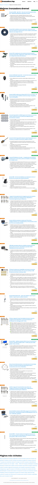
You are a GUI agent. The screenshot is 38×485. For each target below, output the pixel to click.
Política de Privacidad (21, 480)
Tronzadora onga (30, 474)
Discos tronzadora (22, 469)
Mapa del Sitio (26, 480)
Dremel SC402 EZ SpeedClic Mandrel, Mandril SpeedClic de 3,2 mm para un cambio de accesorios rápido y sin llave (22, 138)
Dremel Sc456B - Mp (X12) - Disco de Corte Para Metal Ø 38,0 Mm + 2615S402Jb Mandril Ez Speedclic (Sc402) (22, 13)
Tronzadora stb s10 (19, 462)
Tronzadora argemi (7, 467)
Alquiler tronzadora (7, 470)
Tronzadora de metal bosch (10, 474)
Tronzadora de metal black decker (7, 462)
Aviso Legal (11, 480)
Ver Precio (34, 23)
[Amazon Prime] (35, 22)
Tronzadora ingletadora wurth (14, 458)
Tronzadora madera (28, 462)
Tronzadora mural (7, 460)
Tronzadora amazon (31, 460)
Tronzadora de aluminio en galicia (19, 460)
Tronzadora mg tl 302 (22, 465)
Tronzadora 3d (26, 463)
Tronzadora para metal (21, 474)
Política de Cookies (15, 480)
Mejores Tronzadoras (4, 4)
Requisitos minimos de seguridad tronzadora (9, 472)
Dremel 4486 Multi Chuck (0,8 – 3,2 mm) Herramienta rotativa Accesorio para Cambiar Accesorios (23, 75)
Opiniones (29, 1)
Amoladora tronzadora (17, 470)
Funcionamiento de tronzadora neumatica (21, 467)
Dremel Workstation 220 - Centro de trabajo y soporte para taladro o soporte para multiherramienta (22, 296)
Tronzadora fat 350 (14, 469)
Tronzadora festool (25, 458)
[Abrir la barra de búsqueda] (37, 1)
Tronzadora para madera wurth (10, 465)
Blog (34, 1)
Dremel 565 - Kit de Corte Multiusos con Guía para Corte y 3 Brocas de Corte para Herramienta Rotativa (22, 177)
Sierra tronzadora (3, 458)
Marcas (23, 1)
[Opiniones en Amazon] (4, 144)
